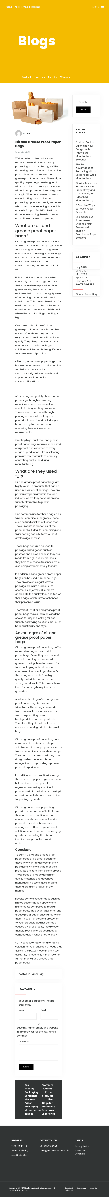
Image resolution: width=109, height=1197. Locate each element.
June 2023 (82, 270)
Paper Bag (37, 974)
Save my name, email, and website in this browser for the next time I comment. (37, 1031)
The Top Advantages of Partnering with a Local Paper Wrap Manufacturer (86, 171)
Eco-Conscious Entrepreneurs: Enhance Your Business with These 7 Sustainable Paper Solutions (86, 227)
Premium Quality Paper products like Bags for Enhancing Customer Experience (48, 1099)
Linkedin (52, 77)
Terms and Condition (80, 1152)
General (80, 294)
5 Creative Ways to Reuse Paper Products (85, 209)
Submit (26, 1067)
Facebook (26, 77)
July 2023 (81, 267)
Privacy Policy (82, 1146)
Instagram (40, 77)
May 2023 (81, 274)
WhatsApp (65, 77)
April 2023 (81, 277)
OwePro (24, 1190)
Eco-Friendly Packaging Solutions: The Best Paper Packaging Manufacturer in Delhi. (33, 1099)
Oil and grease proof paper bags (35, 361)
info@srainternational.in (54, 1150)
